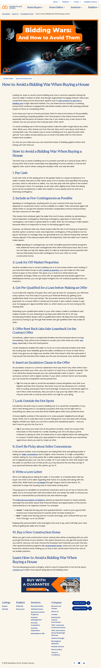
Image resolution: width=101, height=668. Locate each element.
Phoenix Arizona (57, 646)
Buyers (4, 606)
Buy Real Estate (37, 606)
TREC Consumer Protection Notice (58, 626)
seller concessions (30, 454)
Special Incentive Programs (37, 613)
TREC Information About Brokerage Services (58, 632)
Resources (20, 609)
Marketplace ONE (38, 633)
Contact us (18, 570)
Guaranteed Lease (53, 545)
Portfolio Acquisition (35, 624)
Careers (54, 614)
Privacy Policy (56, 649)
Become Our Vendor (56, 607)
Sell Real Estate (37, 609)
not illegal (41, 482)
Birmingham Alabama (56, 642)
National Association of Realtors (30, 500)
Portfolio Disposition (35, 629)
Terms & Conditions (55, 653)
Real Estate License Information (56, 619)
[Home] (12, 8)
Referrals (19, 606)
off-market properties (49, 270)
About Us (55, 611)
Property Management (36, 618)
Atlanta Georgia (57, 638)
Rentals (5, 609)
